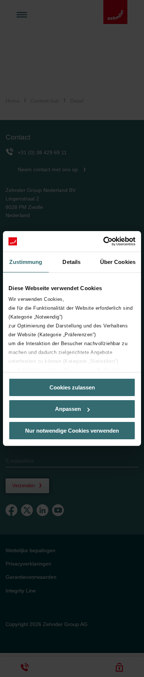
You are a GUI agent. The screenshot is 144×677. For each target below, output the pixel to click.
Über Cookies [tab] (118, 261)
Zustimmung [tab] (25, 261)
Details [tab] (71, 261)
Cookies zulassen (72, 387)
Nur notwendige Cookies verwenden (72, 430)
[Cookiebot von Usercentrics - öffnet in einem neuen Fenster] (104, 241)
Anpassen (68, 409)
